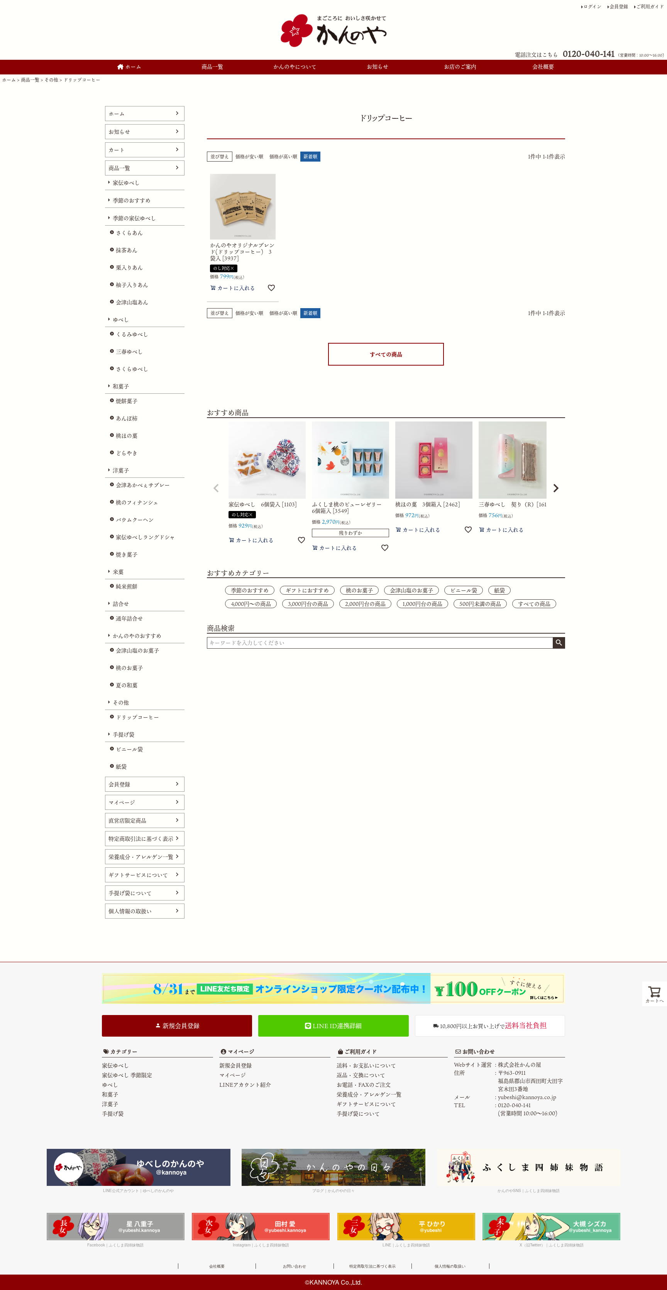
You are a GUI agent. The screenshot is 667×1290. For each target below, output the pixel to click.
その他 (51, 79)
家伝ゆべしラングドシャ (145, 537)
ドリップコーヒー (137, 717)
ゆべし (121, 319)
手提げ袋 (123, 734)
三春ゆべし (129, 351)
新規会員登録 (180, 1025)
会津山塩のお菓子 (137, 650)
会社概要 (543, 66)
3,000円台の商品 (308, 604)
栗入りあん (129, 267)
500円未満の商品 (480, 604)
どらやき (126, 453)
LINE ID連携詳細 (336, 1025)
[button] (216, 488)
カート (116, 150)
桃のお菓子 (129, 668)
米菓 (118, 572)
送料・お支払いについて (366, 1065)
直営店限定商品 (127, 820)
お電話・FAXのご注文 (364, 1085)
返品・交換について (361, 1075)
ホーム (132, 66)
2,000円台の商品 (365, 604)
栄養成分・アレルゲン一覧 (140, 857)
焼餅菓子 (126, 401)
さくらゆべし (132, 369)
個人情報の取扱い (130, 911)
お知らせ (377, 66)
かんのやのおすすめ (137, 636)
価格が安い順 (249, 156)
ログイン (592, 6)
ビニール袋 (129, 749)
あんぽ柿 (126, 418)
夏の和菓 (126, 685)
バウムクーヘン (135, 520)
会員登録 (618, 6)
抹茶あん (126, 250)
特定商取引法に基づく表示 (140, 839)
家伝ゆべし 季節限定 (127, 1075)
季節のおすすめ (132, 200)
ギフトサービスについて (138, 875)
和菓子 (121, 386)
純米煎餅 (126, 586)
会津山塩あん (132, 302)
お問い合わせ (478, 1051)
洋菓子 (121, 470)
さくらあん (129, 233)
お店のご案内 (460, 66)
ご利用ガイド (650, 6)
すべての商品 (386, 354)
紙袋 (121, 766)
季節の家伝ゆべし (134, 218)
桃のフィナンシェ (137, 502)
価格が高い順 (283, 156)
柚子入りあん (132, 285)
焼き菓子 (126, 554)
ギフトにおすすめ (307, 590)
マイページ (121, 802)
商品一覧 (212, 66)
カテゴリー (123, 1051)
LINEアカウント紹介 (245, 1085)
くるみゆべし (132, 334)
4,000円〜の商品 (251, 604)
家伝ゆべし (126, 183)
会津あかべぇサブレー (143, 485)
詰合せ (121, 604)
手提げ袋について (130, 893)
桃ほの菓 (126, 436)
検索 (559, 642)
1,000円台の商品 (422, 604)
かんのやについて (295, 66)
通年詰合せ (129, 618)
